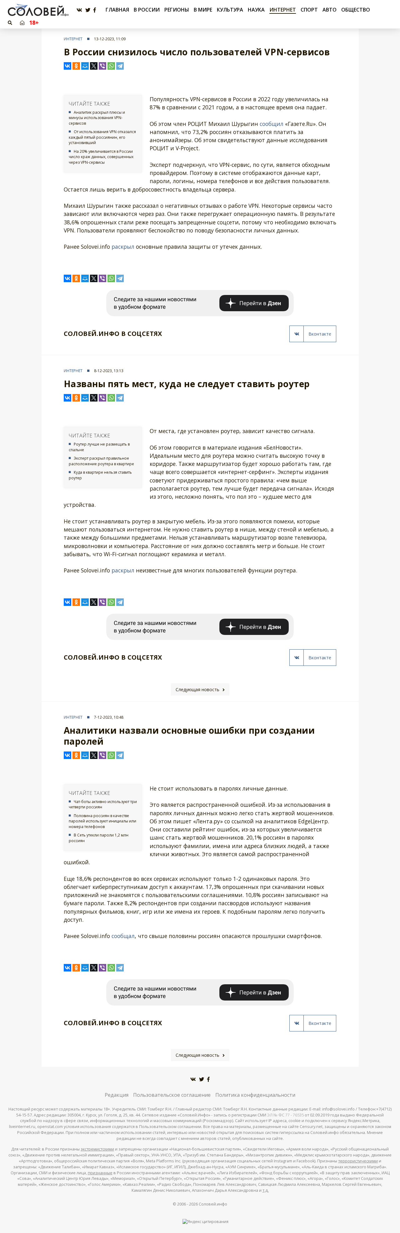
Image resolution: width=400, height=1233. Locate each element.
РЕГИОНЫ (176, 9)
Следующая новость (197, 689)
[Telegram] (120, 66)
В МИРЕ (203, 9)
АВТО (329, 9)
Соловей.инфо (213, 1204)
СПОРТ (309, 9)
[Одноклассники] (76, 66)
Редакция (116, 1094)
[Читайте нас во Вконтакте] (79, 10)
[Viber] (102, 66)
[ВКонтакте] (67, 66)
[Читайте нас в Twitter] (87, 10)
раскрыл (123, 246)
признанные (100, 1173)
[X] (94, 66)
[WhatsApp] (111, 66)
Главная (117, 10)
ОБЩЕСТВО (355, 9)
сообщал (123, 936)
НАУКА (256, 9)
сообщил (271, 123)
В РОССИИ (147, 9)
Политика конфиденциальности (255, 1094)
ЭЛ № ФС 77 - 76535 (285, 1115)
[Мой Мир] (85, 66)
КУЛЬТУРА (230, 9)
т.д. (265, 1190)
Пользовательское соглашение (172, 1094)
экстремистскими (97, 1149)
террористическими (358, 1161)
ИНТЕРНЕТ (282, 9)
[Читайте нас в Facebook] (94, 10)
